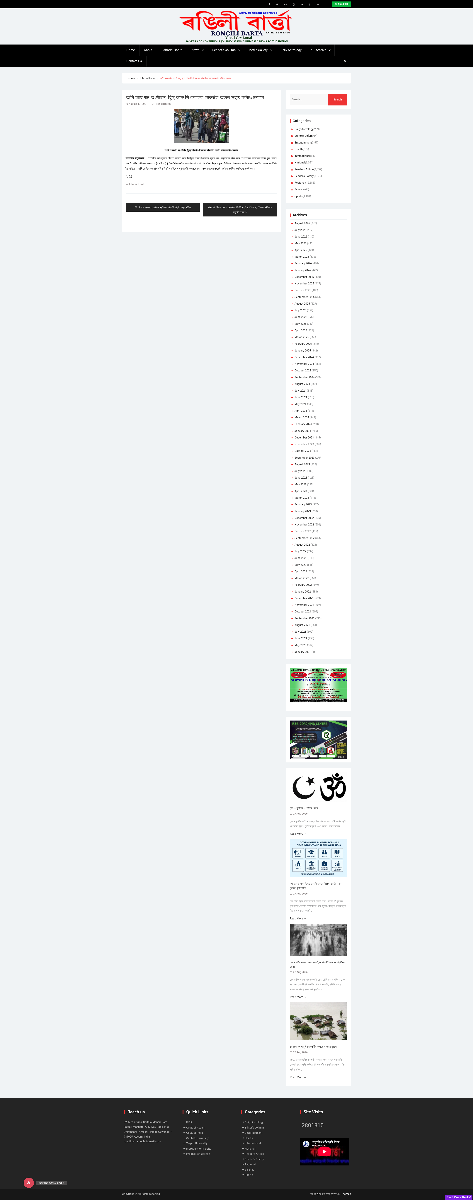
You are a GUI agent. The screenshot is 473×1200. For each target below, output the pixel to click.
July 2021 (300, 631)
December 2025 (304, 277)
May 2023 (300, 484)
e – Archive (318, 50)
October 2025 (303, 290)
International (136, 184)
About (148, 50)
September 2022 (304, 538)
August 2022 (302, 544)
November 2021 (304, 605)
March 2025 (302, 337)
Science (299, 189)
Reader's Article (304, 169)
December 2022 (304, 518)
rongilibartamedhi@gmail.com (142, 1141)
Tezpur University (196, 1143)
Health (299, 149)
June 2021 (301, 638)
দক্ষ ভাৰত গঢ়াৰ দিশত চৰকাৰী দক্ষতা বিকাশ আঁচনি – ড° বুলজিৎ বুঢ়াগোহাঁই (316, 886)
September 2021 (304, 618)
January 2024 (303, 431)
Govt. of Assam (195, 1127)
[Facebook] (269, 4)
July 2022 (300, 551)
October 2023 (303, 451)
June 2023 (301, 477)
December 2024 (304, 357)
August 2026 (302, 223)
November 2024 (304, 364)
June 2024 (301, 397)
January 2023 (303, 511)
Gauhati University (197, 1138)
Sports (299, 196)
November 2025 (304, 283)
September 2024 (304, 377)
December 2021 (304, 598)
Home (130, 50)
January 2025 (303, 350)
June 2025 (301, 317)
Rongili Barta (163, 103)
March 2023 (302, 497)
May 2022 (300, 564)
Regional (300, 182)
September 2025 (304, 297)
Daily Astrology (291, 50)
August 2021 (302, 625)
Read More (296, 833)
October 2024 (303, 370)
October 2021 (303, 611)
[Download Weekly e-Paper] (29, 1183)
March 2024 (302, 417)
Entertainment (303, 142)
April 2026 (301, 250)
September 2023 (304, 457)
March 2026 (302, 256)
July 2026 (300, 230)
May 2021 (300, 645)
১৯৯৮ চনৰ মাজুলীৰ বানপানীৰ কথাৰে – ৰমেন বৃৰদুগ (313, 1046)
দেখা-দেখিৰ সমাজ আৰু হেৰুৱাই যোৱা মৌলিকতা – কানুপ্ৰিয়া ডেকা (317, 964)
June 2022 (301, 558)
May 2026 (300, 243)
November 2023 (304, 444)
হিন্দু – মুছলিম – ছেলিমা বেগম (304, 808)
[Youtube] (285, 4)
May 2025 (300, 323)
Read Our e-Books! (459, 1197)
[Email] (318, 4)
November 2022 (304, 524)
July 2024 (300, 390)
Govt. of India (194, 1132)
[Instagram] (293, 4)
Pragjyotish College (198, 1153)
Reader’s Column (224, 50)
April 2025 (301, 330)
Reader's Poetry (304, 176)
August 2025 (302, 303)
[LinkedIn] (301, 4)
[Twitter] (277, 4)
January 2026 (303, 270)
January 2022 (303, 591)
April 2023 (301, 491)
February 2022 (303, 584)
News (195, 50)
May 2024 (300, 404)
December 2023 (304, 437)
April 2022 (301, 571)
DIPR (189, 1122)
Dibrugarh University (198, 1148)
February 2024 (303, 424)
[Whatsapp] (310, 4)
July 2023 (300, 471)
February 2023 (303, 504)
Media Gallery (258, 50)
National (300, 162)
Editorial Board (171, 50)
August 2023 (302, 464)
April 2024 (301, 410)
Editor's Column (304, 135)
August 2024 (302, 384)
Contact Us (134, 61)
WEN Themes (342, 1194)
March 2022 (302, 578)
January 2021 (303, 651)
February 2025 (303, 343)
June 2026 (301, 236)
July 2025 (300, 310)
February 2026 (303, 263)
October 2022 (303, 531)
